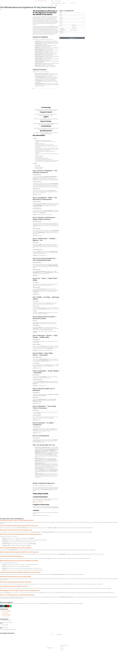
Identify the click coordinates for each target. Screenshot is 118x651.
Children (73, 25)
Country (61, 18)
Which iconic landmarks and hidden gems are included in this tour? (21, 534)
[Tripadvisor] (3, 606)
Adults (60, 25)
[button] (0, 9)
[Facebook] (1, 606)
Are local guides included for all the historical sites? (16, 548)
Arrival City (74, 28)
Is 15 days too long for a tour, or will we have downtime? (17, 520)
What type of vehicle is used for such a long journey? (16, 530)
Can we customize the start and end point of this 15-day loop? (19, 526)
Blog (52, 5)
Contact (56, 5)
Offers (52, 1)
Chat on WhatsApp (38, 501)
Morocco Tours (58, 1)
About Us (64, 3)
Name (60, 12)
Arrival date (61, 28)
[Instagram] (6, 606)
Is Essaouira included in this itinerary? (11, 556)
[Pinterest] (8, 606)
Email (60, 15)
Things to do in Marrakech (56, 3)
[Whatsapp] (10, 606)
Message (61, 31)
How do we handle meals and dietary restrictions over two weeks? (20, 572)
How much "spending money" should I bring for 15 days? (17, 595)
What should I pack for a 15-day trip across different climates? (19, 560)
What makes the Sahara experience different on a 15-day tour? (19, 552)
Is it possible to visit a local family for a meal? (14, 586)
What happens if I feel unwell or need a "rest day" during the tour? (20, 590)
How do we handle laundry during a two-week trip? (15, 582)
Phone (60, 21)
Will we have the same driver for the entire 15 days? (15, 576)
